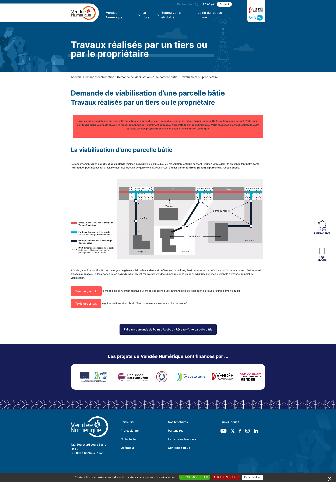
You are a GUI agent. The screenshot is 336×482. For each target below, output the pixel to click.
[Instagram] (247, 431)
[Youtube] (223, 431)
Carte (322, 232)
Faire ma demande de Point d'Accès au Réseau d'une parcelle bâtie (168, 329)
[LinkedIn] (256, 431)
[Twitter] (232, 431)
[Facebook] (240, 431)
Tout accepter (195, 477)
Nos (322, 258)
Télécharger (83, 291)
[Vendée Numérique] (85, 12)
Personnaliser (252, 477)
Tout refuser (227, 477)
